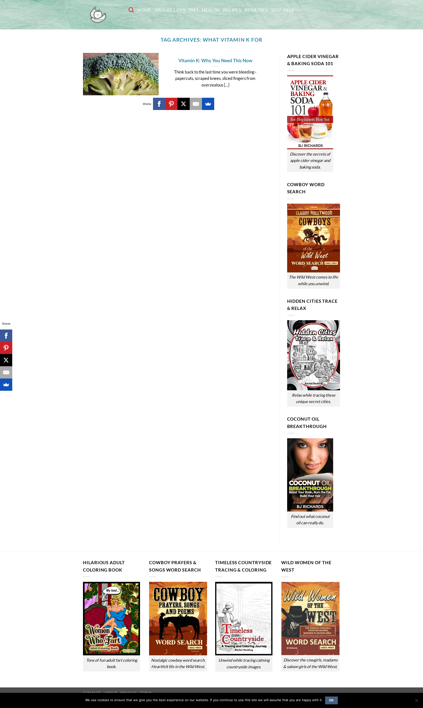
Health (210, 9)
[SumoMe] (208, 104)
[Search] (131, 9)
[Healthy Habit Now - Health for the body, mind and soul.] (102, 14)
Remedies (256, 9)
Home (144, 9)
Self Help (282, 9)
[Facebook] (159, 104)
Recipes (232, 9)
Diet (194, 9)
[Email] (196, 104)
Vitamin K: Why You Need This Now (215, 60)
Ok (331, 700)
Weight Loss (170, 9)
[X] (183, 104)
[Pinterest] (171, 104)
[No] (416, 702)
